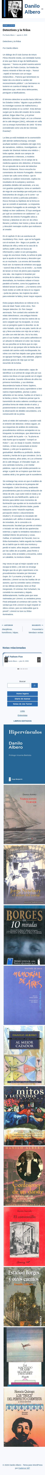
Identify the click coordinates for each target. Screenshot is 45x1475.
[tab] (18, 668)
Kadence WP (24, 1468)
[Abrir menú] (42, 9)
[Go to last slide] (6, 659)
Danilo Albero (10, 35)
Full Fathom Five (14, 656)
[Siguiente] (39, 659)
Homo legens (9, 25)
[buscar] (34, 685)
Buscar (22, 681)
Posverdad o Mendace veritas (36, 629)
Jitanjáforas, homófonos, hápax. (10, 629)
